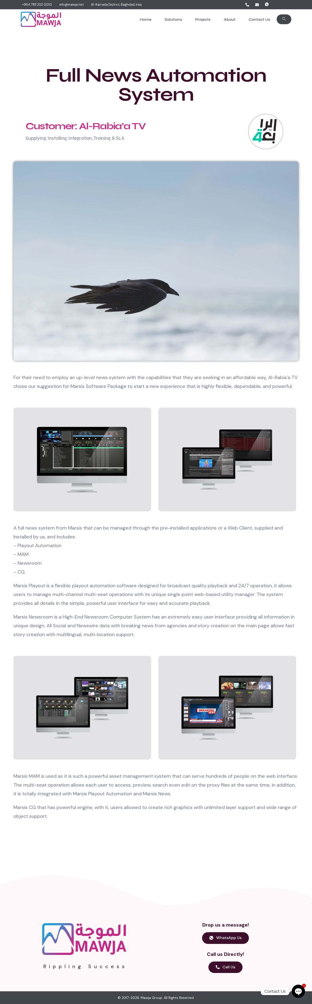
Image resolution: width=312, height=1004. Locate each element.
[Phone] (247, 4)
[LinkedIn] (286, 4)
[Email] (257, 4)
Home (145, 19)
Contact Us (259, 19)
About (229, 19)
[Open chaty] (298, 991)
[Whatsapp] (266, 4)
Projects (203, 19)
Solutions (173, 19)
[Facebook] (276, 4)
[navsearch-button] (284, 19)
